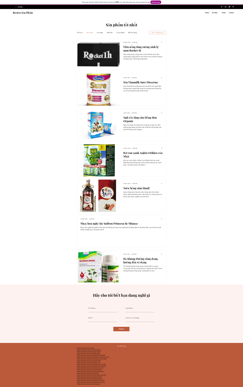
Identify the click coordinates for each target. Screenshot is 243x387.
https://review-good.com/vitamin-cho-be (91, 380)
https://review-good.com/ (85, 348)
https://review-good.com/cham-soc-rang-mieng (93, 357)
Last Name (129, 308)
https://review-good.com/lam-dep (88, 353)
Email (90, 318)
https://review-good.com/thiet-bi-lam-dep (91, 355)
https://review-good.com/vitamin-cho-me (91, 382)
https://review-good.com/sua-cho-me (89, 378)
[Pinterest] (233, 7)
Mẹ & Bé (110, 32)
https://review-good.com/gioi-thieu (89, 350)
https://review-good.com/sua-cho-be (89, 377)
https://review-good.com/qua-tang (88, 384)
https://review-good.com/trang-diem (89, 369)
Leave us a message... (133, 318)
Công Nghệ (120, 32)
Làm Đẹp (100, 32)
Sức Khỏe (89, 32)
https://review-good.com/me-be (88, 373)
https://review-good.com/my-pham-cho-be (91, 375)
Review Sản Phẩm (23, 12)
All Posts (80, 32)
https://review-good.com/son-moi (88, 362)
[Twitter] (229, 7)
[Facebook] (222, 7)
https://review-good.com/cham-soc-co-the (91, 364)
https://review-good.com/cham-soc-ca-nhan (92, 359)
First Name (92, 308)
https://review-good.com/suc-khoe (89, 351)
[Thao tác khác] (162, 42)
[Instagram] (225, 7)
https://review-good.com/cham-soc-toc (90, 368)
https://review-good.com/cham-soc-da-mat (91, 366)
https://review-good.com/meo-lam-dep (90, 371)
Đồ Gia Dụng (132, 32)
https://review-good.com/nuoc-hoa (89, 360)
